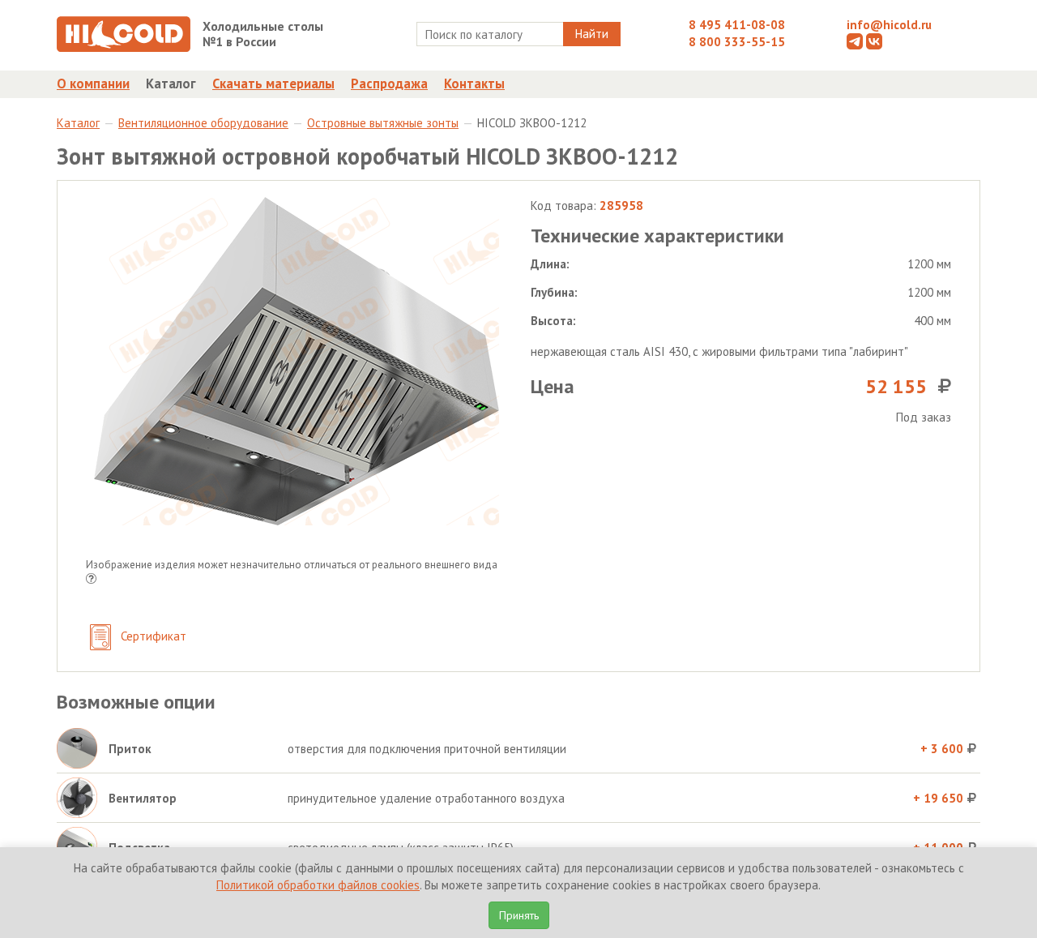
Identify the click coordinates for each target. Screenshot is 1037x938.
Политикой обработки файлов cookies (318, 885)
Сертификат (151, 636)
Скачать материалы (273, 83)
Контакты (474, 83)
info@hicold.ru (889, 24)
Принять (519, 915)
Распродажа (389, 83)
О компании (93, 83)
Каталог (171, 83)
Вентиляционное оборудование (203, 123)
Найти (591, 33)
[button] (91, 580)
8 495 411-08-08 (737, 24)
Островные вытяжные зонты (383, 123)
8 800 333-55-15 (737, 41)
